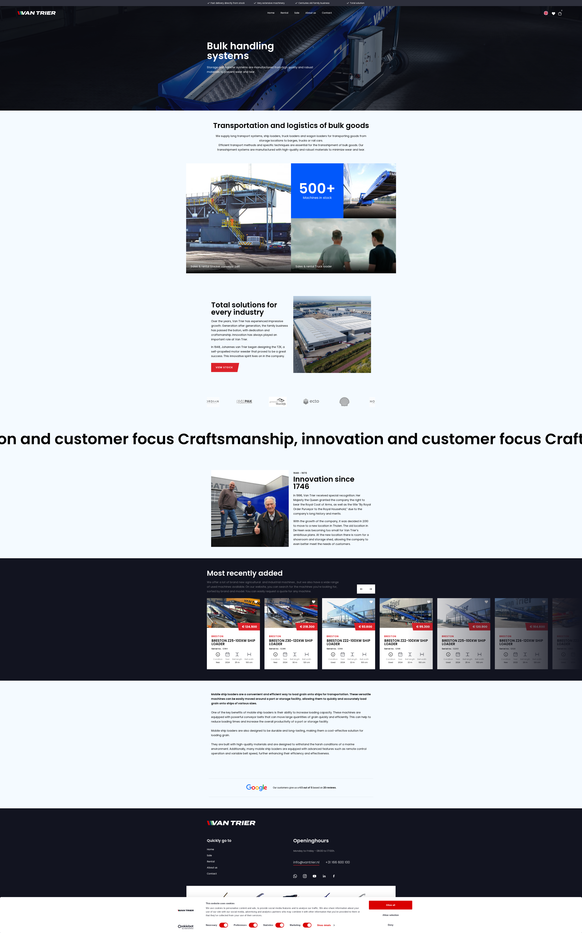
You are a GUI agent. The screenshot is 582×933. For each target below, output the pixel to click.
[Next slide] (370, 589)
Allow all (390, 905)
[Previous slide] (361, 589)
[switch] (253, 925)
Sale (296, 13)
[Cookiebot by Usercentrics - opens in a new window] (185, 927)
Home (270, 13)
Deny (390, 925)
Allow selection (391, 915)
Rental (284, 13)
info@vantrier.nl (306, 862)
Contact (327, 13)
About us (310, 13)
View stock (224, 367)
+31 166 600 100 (337, 862)
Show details (324, 925)
